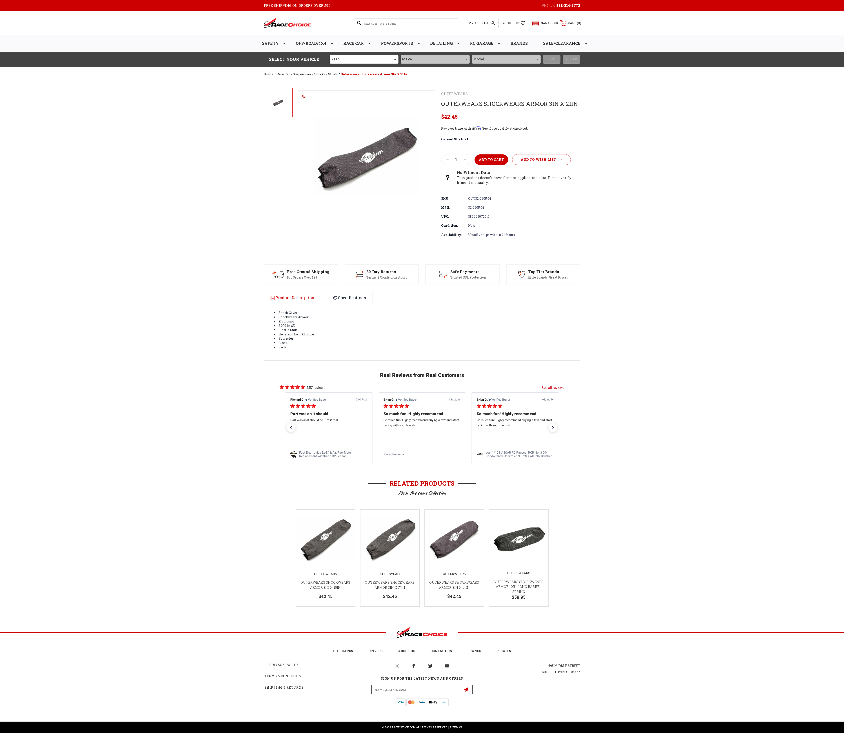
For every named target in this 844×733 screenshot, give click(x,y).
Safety (270, 43)
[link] (328, 454)
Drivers (375, 651)
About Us (406, 651)
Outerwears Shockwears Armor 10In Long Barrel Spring (518, 586)
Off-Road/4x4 (311, 43)
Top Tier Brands (543, 271)
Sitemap (456, 727)
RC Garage (481, 43)
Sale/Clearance (561, 43)
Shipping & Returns (284, 687)
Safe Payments (464, 271)
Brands (519, 43)
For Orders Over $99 (302, 277)
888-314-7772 (568, 5)
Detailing (441, 43)
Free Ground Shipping (308, 271)
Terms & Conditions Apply (386, 277)
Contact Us (441, 651)
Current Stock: (454, 139)
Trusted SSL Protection (468, 277)
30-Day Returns (381, 271)
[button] (543, 23)
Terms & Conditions (284, 676)
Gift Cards (343, 651)
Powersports (397, 43)
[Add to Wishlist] (346, 518)
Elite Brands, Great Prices (548, 277)
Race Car (353, 43)
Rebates (504, 651)
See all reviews (553, 388)
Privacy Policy (284, 665)
